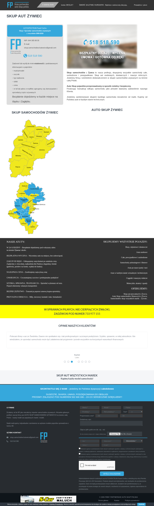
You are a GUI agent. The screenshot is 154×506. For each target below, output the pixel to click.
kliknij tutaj (103, 437)
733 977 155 (92, 313)
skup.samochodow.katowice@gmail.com (24, 440)
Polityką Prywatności (56, 504)
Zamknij (141, 504)
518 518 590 (35, 55)
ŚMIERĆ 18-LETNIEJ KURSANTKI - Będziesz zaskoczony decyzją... (92, 5)
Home (20, 12)
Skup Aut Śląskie (32, 12)
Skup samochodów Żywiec (51, 12)
